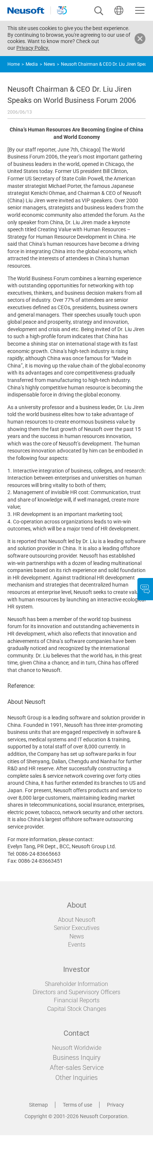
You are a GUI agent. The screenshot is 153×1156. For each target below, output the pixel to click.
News (49, 64)
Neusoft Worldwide (76, 1047)
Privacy (115, 1105)
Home (13, 64)
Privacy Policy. (32, 48)
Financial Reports (77, 1000)
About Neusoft (76, 919)
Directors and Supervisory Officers (76, 992)
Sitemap (38, 1105)
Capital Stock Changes (76, 1008)
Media (32, 64)
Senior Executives (77, 927)
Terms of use (77, 1105)
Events (76, 944)
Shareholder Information (76, 983)
